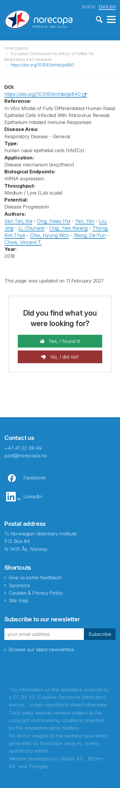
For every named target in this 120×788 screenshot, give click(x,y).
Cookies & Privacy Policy (36, 593)
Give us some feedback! (35, 577)
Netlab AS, (72, 759)
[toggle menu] (111, 20)
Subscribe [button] (99, 634)
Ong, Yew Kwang (68, 228)
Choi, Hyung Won (49, 235)
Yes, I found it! (63, 341)
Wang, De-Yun (90, 235)
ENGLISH (107, 6)
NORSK (89, 6)
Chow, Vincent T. (23, 242)
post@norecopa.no (25, 455)
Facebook (34, 478)
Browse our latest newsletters (41, 649)
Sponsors (19, 585)
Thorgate (39, 766)
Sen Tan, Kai (18, 221)
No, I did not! (64, 357)
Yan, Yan (84, 221)
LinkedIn (32, 496)
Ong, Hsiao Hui (53, 221)
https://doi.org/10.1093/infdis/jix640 (42, 65)
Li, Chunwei (31, 228)
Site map (18, 600)
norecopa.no (16, 48)
